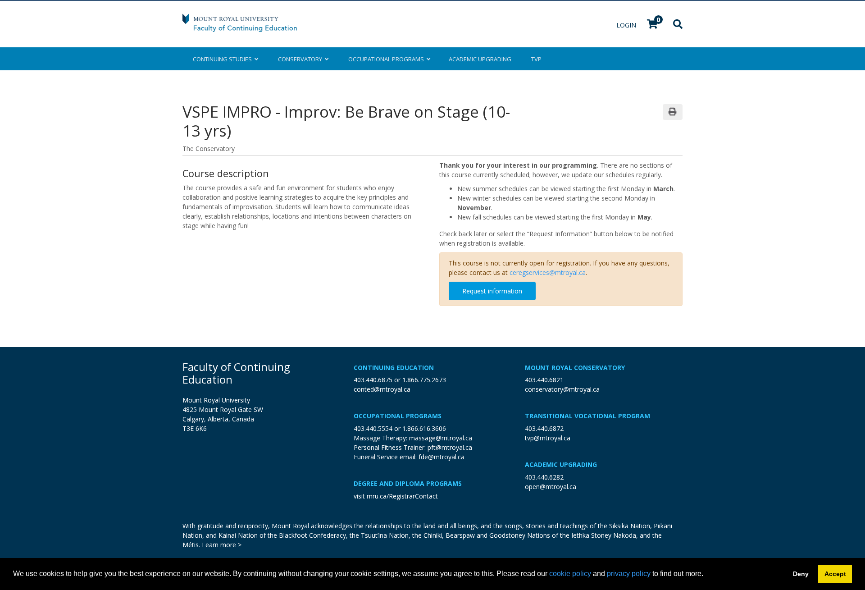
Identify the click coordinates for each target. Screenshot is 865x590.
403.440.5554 (373, 428)
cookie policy (570, 573)
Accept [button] (835, 573)
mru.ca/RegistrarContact (402, 496)
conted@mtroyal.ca (382, 389)
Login (627, 25)
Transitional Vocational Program (587, 416)
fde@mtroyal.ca (441, 457)
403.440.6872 (544, 428)
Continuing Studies (224, 59)
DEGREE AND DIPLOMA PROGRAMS (408, 483)
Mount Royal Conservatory (575, 367)
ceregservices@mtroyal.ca (548, 272)
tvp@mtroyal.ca (547, 438)
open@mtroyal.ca (550, 486)
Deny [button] (801, 573)
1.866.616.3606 (424, 428)
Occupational (386, 59)
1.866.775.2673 (424, 379)
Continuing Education (394, 367)
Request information (492, 291)
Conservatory (301, 59)
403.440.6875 (373, 379)
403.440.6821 (544, 379)
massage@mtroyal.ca (440, 438)
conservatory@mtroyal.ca (562, 389)
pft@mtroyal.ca (450, 447)
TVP (536, 59)
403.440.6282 (544, 477)
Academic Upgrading (561, 464)
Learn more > (221, 544)
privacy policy (629, 573)
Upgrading (480, 59)
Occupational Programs (398, 416)
